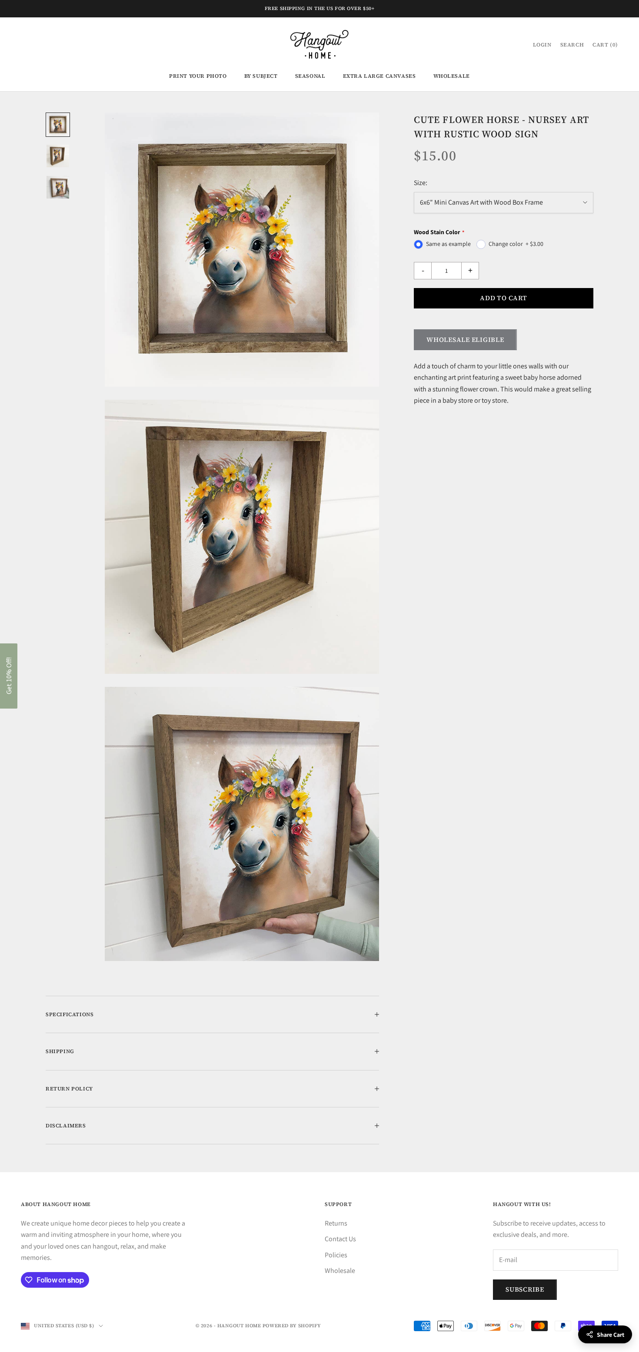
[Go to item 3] (58, 187)
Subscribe (525, 1289)
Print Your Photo (198, 76)
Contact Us (340, 1238)
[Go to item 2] (58, 156)
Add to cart (503, 297)
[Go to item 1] (58, 125)
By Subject (261, 76)
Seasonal (310, 76)
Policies (336, 1254)
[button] (8, 676)
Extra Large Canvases (379, 76)
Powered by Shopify (292, 1325)
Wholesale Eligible (465, 339)
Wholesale (451, 76)
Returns (336, 1223)
